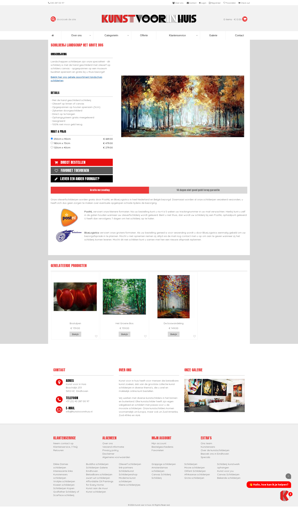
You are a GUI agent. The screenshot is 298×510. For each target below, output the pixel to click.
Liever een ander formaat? (80, 178)
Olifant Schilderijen (195, 471)
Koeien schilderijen (63, 484)
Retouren (58, 450)
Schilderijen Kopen (63, 488)
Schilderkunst (126, 471)
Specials (205, 457)
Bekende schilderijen (228, 477)
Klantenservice (177, 35)
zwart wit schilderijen (98, 477)
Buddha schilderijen (97, 464)
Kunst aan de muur (97, 488)
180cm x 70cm (83, 143)
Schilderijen (190, 464)
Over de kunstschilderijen (215, 450)
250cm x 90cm (83, 138)
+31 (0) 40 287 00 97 (77, 401)
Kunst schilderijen (96, 491)
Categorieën (111, 35)
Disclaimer (108, 453)
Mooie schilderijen (194, 467)
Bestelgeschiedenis (162, 446)
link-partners (126, 467)
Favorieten (158, 450)
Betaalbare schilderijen (99, 474)
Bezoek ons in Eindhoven (215, 453)
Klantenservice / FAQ (65, 446)
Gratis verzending (100, 190)
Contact (239, 35)
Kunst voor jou (225, 471)
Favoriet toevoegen (75, 170)
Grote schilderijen (194, 477)
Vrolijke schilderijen (64, 481)
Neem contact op (63, 443)
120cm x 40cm (83, 147)
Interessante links (63, 471)
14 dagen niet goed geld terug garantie (198, 190)
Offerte (143, 35)
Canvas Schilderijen (228, 474)
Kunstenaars (208, 446)
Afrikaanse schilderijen (197, 474)
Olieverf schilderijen (130, 464)
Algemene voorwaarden (116, 457)
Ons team (206, 443)
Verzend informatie (113, 446)
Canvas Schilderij (161, 474)
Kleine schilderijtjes (129, 484)
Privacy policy (110, 450)
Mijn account (159, 443)
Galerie (212, 35)
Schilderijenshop (128, 474)
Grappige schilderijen (164, 464)
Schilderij (157, 477)
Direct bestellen (73, 162)
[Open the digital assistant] (284, 495)
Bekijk (75, 334)
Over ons (76, 35)
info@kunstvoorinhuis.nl (79, 411)
